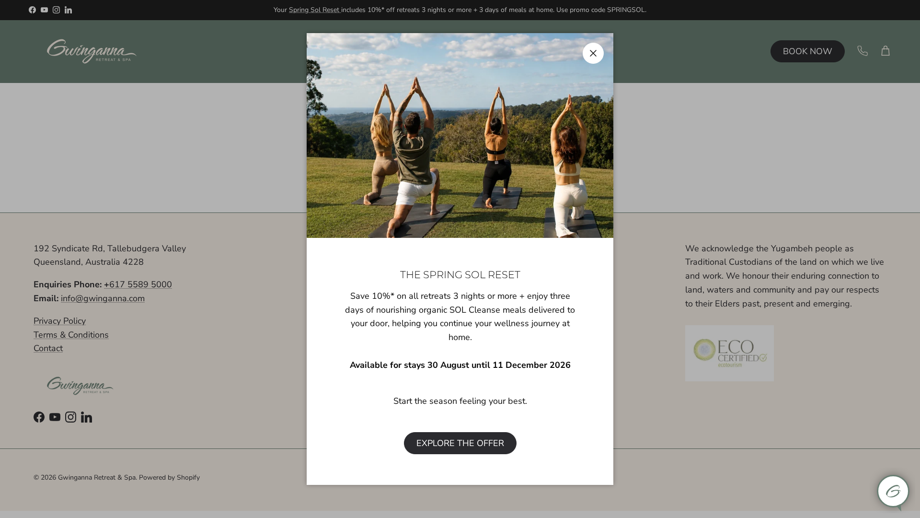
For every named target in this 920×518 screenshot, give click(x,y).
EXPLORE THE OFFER (460, 443)
